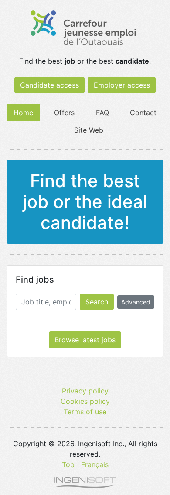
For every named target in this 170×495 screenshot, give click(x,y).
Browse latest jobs (85, 339)
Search (96, 301)
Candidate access (49, 85)
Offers (64, 112)
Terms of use (85, 411)
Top (68, 464)
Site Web (88, 130)
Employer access (122, 85)
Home (23, 112)
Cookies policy (85, 401)
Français (95, 464)
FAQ (102, 112)
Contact (143, 112)
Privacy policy (85, 390)
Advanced (135, 302)
